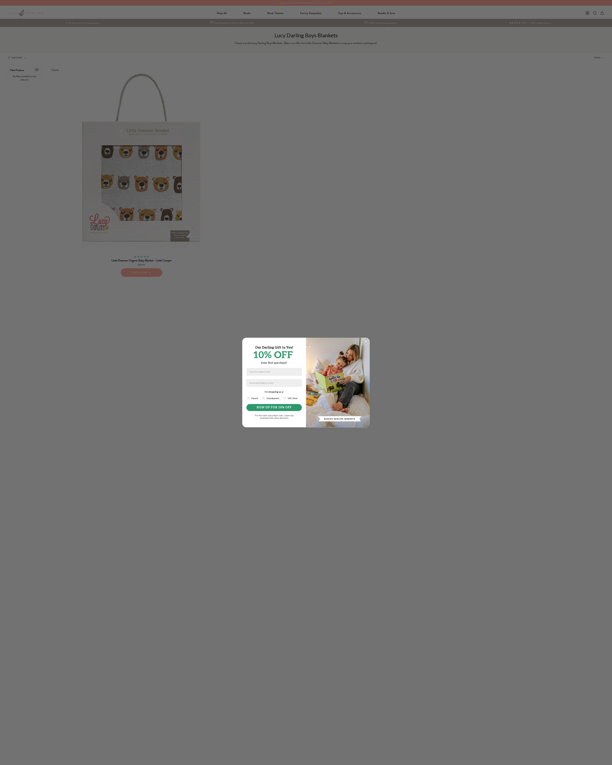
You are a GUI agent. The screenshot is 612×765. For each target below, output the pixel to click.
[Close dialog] (366, 341)
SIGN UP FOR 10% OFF (274, 407)
